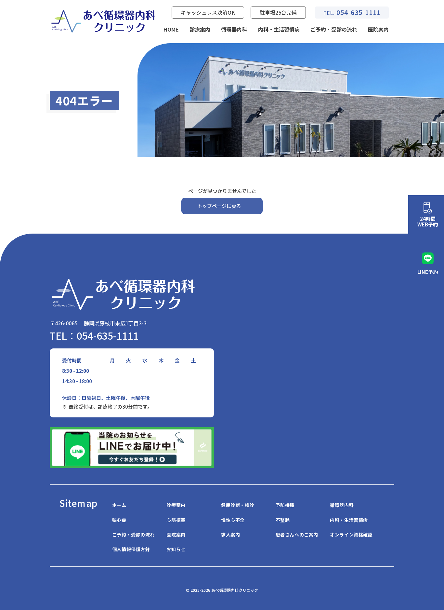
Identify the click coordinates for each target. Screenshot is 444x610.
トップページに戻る (219, 205)
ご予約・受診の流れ (333, 29)
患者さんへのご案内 (297, 534)
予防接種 (285, 505)
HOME (171, 29)
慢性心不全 (233, 520)
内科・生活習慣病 (279, 29)
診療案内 (199, 29)
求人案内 (230, 534)
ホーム (119, 505)
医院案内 (378, 29)
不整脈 (283, 520)
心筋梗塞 (175, 520)
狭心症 (119, 520)
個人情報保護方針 (131, 549)
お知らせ (175, 549)
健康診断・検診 (237, 505)
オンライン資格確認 (351, 534)
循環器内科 (234, 29)
